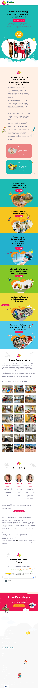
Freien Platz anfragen (19, 20)
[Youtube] (13, 648)
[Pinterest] (8, 648)
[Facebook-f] (5, 648)
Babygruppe (21, 147)
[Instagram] (3, 648)
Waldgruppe (21, 163)
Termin (16, 540)
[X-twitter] (10, 648)
